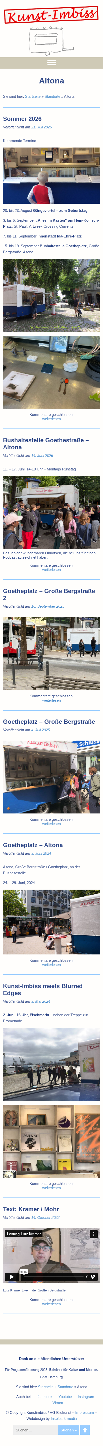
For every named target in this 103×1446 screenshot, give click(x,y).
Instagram (86, 1396)
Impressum (84, 1412)
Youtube (65, 1396)
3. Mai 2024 (40, 1001)
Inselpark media (64, 1418)
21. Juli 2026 (41, 127)
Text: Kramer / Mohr (31, 1209)
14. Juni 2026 (42, 455)
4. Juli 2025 (40, 730)
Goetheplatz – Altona (33, 845)
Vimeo (57, 1403)
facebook (45, 1396)
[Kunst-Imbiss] (51, 23)
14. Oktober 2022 (45, 1217)
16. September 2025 (47, 606)
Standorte (52, 96)
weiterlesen (51, 419)
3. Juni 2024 (41, 853)
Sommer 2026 (22, 118)
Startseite (32, 96)
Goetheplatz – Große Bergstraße (49, 721)
